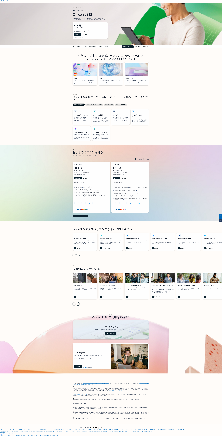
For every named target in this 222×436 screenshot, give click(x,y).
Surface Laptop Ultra (14, 429)
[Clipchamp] (125, 203)
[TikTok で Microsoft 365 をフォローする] (102, 428)
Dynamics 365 (16, 431)
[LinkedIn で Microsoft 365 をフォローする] (91, 428)
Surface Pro (2, 429)
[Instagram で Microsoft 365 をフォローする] (99, 428)
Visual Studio (115, 431)
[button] (78, 366)
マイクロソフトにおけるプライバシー (136, 431)
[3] (73, 392)
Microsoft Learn (58, 431)
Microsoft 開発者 (51, 431)
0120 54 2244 (84, 367)
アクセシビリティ (150, 431)
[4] (73, 397)
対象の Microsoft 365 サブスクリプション (80, 394)
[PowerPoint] (119, 203)
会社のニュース (125, 431)
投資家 (145, 431)
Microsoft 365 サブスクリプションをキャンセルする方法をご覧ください (96, 383)
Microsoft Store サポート (77, 429)
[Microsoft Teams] (91, 203)
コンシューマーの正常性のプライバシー (8, 435)
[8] (73, 417)
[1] (73, 380)
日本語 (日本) (2, 432)
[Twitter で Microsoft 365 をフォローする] (93, 428)
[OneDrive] (94, 203)
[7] (73, 410)
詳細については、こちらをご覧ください (116, 390)
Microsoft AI (2, 431)
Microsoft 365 (22, 431)
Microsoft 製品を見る (41, 429)
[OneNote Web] (82, 203)
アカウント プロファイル (57, 429)
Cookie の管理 (45, 435)
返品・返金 (84, 429)
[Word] (114, 203)
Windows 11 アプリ (48, 429)
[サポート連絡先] (220, 221)
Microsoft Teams (45, 431)
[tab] (76, 10)
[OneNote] (121, 203)
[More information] (82, 187)
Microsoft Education (110, 429)
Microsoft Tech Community (82, 431)
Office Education (147, 429)
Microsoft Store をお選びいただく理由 (98, 429)
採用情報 (120, 431)
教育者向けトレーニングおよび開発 (157, 429)
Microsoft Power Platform (101, 431)
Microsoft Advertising (29, 431)
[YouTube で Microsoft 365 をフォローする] (96, 428)
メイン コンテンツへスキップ (6, 0)
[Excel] (116, 203)
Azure (13, 431)
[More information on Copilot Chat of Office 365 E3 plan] (123, 199)
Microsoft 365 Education (139, 429)
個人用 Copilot (27, 429)
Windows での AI (33, 429)
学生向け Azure (182, 429)
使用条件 (50, 435)
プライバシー (28, 435)
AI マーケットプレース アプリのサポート (69, 431)
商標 (53, 435)
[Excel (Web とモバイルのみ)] (78, 203)
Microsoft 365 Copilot (37, 431)
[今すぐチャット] (220, 215)
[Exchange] (89, 203)
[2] (73, 386)
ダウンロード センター (67, 429)
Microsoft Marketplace (92, 431)
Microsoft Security (8, 431)
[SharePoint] (96, 203)
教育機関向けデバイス (118, 429)
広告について (56, 435)
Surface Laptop (7, 429)
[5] (73, 401)
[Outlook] (87, 203)
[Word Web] (75, 203)
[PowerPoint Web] (80, 203)
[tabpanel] (90, 25)
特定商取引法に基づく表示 (36, 435)
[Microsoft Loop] (85, 203)
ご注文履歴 (89, 429)
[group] (85, 241)
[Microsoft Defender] (142, 203)
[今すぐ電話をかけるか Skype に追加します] (220, 218)
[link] (73, 47)
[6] (73, 405)
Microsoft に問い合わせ (20, 435)
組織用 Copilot (21, 429)
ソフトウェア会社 (109, 431)
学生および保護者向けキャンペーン (172, 429)
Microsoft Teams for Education (128, 429)
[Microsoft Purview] (139, 203)
